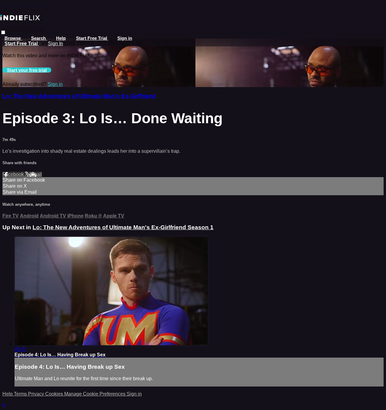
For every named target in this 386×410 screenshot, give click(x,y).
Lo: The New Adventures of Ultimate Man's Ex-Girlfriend (79, 96)
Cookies (54, 393)
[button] (3, 32)
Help (61, 38)
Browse (13, 38)
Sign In (55, 43)
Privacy (36, 393)
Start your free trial (27, 70)
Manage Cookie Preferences (95, 393)
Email (36, 174)
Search (39, 38)
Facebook (13, 174)
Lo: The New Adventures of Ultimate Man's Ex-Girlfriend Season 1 (123, 227)
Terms (21, 393)
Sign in (124, 38)
